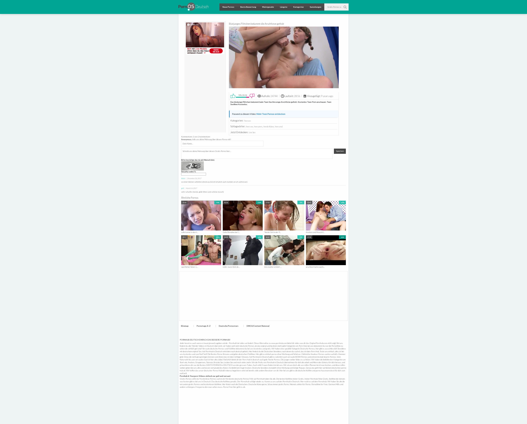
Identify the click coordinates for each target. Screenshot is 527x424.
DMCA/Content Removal (258, 326)
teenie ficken (269, 126)
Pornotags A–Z (204, 326)
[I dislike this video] (252, 96)
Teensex (247, 121)
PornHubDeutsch (193, 6)
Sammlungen (315, 7)
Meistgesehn (268, 7)
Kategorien (298, 7)
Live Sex (252, 132)
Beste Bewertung (248, 7)
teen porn (258, 126)
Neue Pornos (228, 7)
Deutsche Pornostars (228, 326)
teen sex (249, 126)
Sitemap (184, 326)
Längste (283, 7)
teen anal (279, 126)
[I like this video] (232, 96)
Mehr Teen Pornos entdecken (271, 114)
